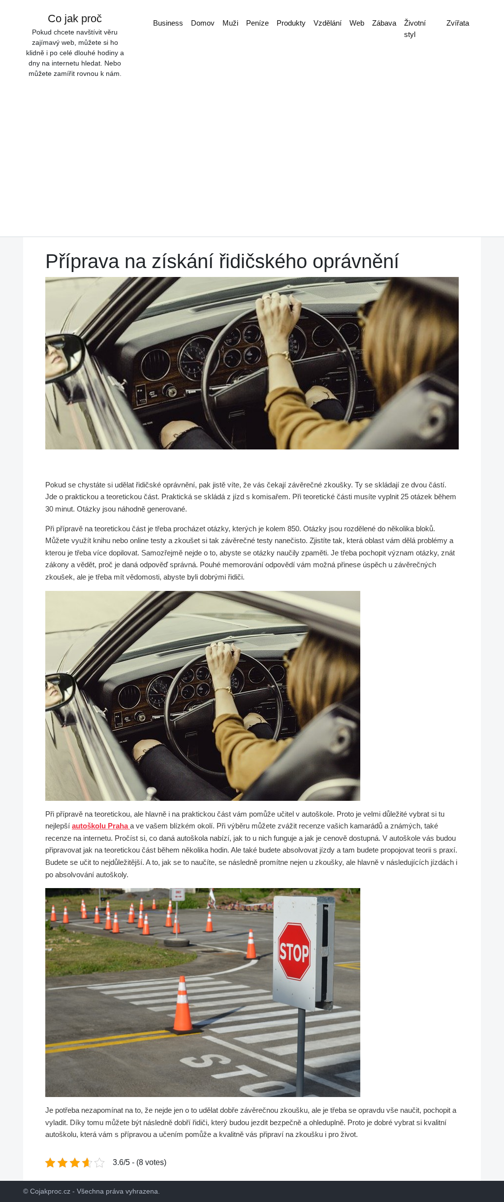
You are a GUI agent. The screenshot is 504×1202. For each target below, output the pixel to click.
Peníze (257, 23)
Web (356, 23)
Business (168, 23)
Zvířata (457, 23)
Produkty (291, 23)
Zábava (384, 23)
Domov (203, 23)
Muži (230, 23)
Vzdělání (328, 23)
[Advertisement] (252, 153)
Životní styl (415, 28)
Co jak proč (75, 18)
